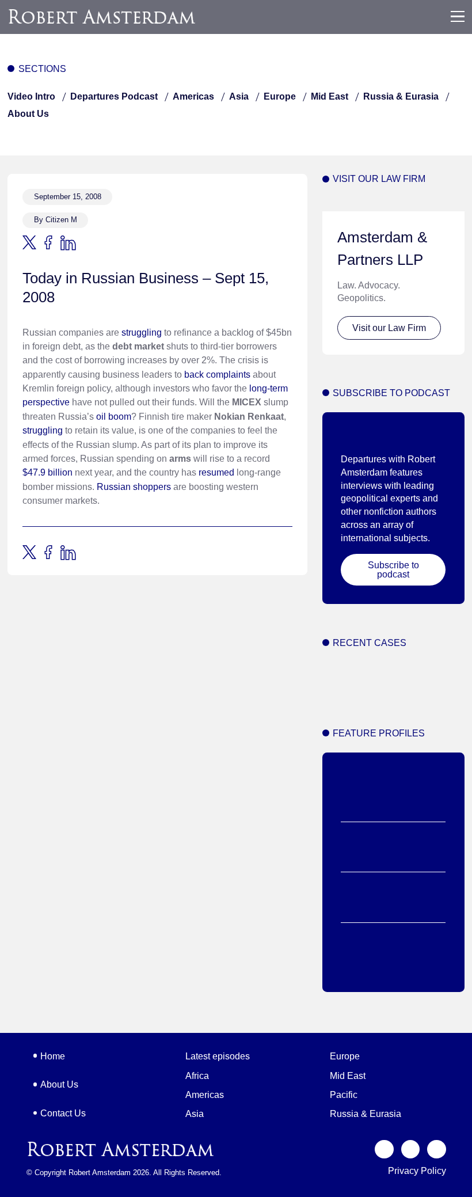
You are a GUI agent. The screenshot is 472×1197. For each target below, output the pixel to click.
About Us (28, 113)
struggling (141, 332)
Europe (280, 96)
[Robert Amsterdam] (102, 16)
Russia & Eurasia (401, 96)
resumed (216, 472)
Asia (239, 96)
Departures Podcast (114, 96)
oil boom (113, 416)
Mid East (329, 96)
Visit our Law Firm (389, 327)
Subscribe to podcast (393, 569)
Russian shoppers (134, 486)
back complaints (217, 374)
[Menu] (458, 16)
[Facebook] (410, 1149)
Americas (193, 96)
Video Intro (31, 96)
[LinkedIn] (436, 1149)
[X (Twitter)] (384, 1149)
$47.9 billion (47, 472)
